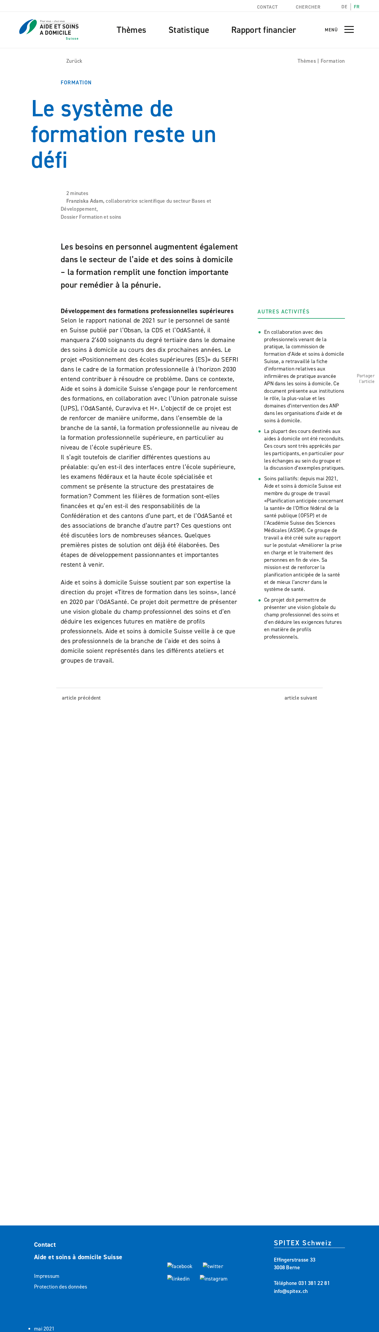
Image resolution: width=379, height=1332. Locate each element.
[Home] (48, 26)
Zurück (74, 61)
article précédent (80, 697)
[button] (349, 32)
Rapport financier (263, 30)
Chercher (307, 7)
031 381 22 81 (314, 1283)
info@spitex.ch (291, 1291)
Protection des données (60, 1286)
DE (344, 7)
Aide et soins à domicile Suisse (78, 1257)
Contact (267, 7)
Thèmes (131, 30)
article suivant (302, 697)
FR (357, 7)
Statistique (188, 30)
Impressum (47, 1276)
